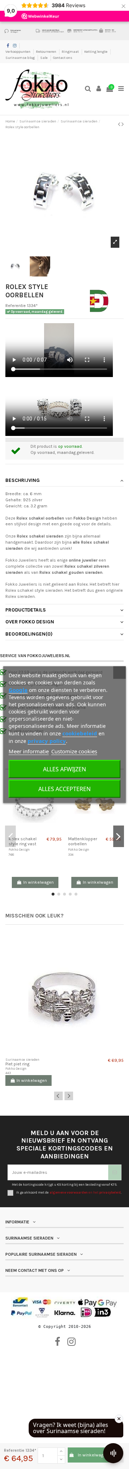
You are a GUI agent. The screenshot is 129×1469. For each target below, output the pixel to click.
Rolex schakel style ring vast (23, 841)
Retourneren (46, 52)
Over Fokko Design (29, 621)
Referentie (15, 305)
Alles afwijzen (64, 769)
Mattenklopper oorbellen (82, 841)
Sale (44, 58)
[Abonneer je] (114, 1172)
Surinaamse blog (20, 58)
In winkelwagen (93, 1455)
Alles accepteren (64, 788)
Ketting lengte (96, 52)
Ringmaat (71, 52)
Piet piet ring (17, 1063)
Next (68, 1096)
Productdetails (25, 610)
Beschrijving (22, 480)
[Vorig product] (119, 124)
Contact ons (62, 58)
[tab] (64, 481)
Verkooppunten (18, 52)
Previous (58, 1096)
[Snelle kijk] (39, 831)
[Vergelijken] (31, 831)
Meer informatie (29, 750)
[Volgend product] (122, 124)
